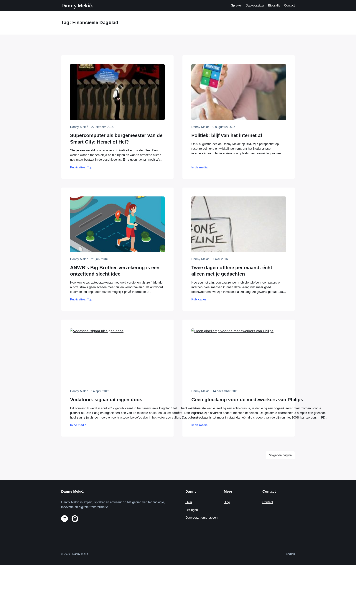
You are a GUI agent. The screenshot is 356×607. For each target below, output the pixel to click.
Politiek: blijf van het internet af (226, 135)
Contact (267, 502)
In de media (199, 167)
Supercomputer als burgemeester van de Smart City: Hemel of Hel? (116, 138)
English (290, 553)
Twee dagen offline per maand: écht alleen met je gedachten (231, 271)
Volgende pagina (280, 455)
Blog (227, 502)
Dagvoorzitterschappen (201, 517)
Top (89, 167)
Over (188, 502)
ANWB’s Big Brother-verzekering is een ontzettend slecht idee (114, 271)
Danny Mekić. (77, 5)
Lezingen (191, 510)
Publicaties (77, 167)
